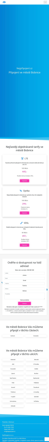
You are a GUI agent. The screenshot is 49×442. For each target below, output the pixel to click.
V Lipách (13, 396)
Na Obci (36, 373)
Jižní (13, 364)
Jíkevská (36, 359)
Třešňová (13, 392)
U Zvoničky (36, 392)
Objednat (24, 181)
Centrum (13, 336)
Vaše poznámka (24, 300)
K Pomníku (36, 364)
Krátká (36, 369)
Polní (13, 382)
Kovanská (13, 369)
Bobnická (13, 359)
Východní (36, 396)
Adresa (24, 291)
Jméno (24, 275)
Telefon (24, 285)
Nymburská (36, 378)
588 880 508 (30, 270)
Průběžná (36, 382)
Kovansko (35, 336)
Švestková (36, 387)
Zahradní (13, 406)
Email (24, 280)
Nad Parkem (13, 378)
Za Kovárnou (13, 401)
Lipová (13, 373)
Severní (13, 387)
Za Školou (36, 401)
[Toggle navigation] (45, 2)
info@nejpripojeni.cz (9, 431)
